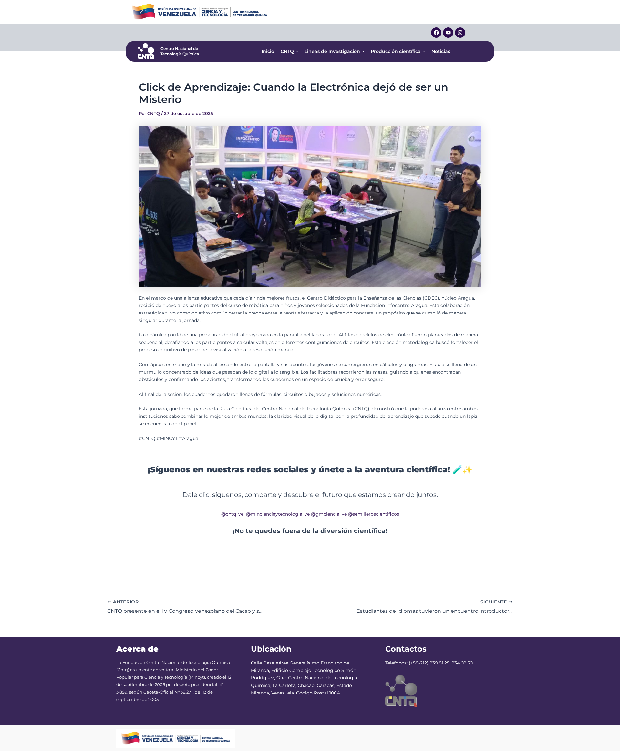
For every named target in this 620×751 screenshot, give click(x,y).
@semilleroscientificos (373, 514)
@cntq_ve (232, 514)
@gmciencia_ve (329, 514)
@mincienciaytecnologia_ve (278, 514)
